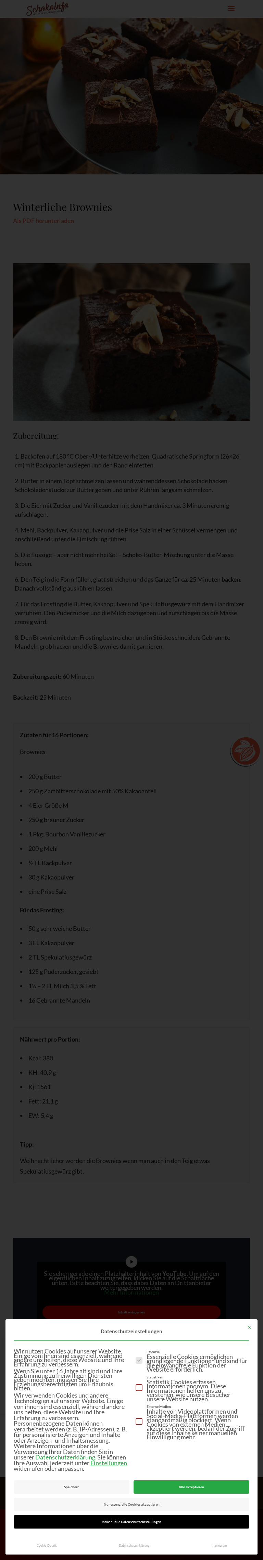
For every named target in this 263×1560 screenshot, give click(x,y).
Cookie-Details (47, 1545)
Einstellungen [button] (108, 1463)
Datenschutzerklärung (65, 1457)
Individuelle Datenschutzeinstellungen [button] (131, 1522)
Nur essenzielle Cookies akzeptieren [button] (132, 1504)
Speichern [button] (71, 1487)
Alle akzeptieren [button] (191, 1487)
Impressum (219, 1545)
